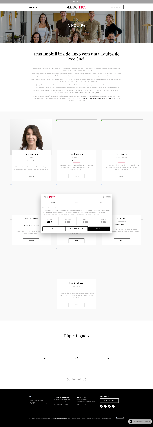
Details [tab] (76, 202)
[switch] (67, 222)
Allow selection (76, 228)
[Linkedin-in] (84, 379)
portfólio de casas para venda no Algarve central (96, 98)
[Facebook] (73, 379)
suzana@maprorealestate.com (31, 161)
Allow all (99, 228)
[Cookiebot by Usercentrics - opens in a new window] (104, 197)
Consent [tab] (52, 202)
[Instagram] (68, 379)
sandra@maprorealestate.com (76, 160)
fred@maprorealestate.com (31, 225)
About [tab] (100, 202)
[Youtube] (79, 379)
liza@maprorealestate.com (122, 224)
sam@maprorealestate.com (121, 160)
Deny (54, 228)
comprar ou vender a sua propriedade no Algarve (84, 93)
